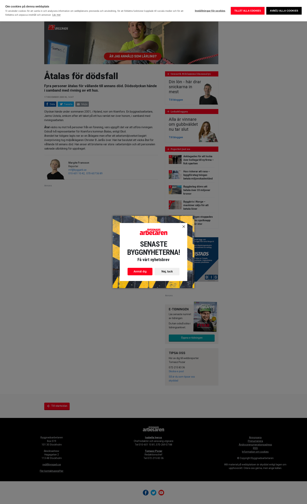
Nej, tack (167, 271)
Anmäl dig (140, 271)
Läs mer (56, 15)
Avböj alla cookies (284, 10)
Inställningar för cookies (210, 10)
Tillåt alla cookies (247, 10)
